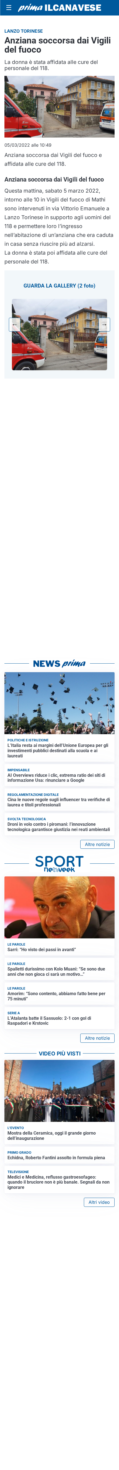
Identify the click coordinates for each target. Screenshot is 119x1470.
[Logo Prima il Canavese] (59, 8)
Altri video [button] (99, 1202)
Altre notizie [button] (97, 844)
